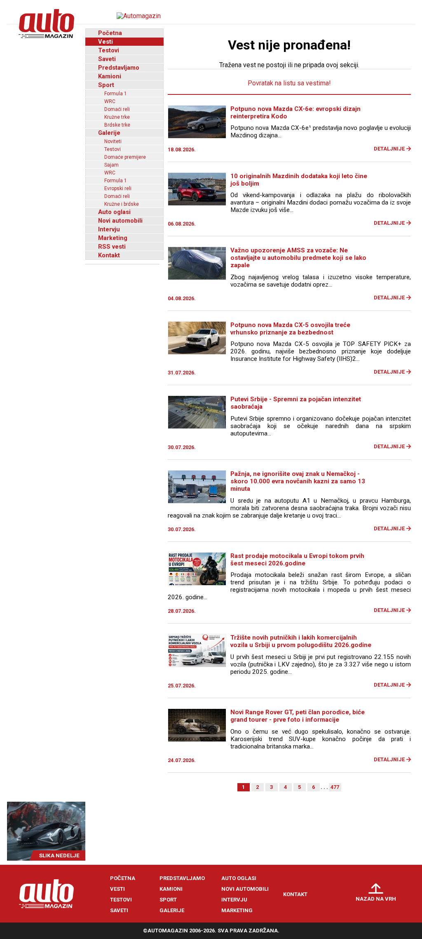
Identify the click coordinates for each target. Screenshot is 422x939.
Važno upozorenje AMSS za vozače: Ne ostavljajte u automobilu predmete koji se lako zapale (298, 258)
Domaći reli (117, 109)
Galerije (109, 132)
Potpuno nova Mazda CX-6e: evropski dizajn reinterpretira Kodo (295, 112)
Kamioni (109, 76)
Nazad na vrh (376, 899)
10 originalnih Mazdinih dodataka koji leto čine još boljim (298, 179)
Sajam (111, 165)
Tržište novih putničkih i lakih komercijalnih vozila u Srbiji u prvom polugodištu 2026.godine (300, 641)
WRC (109, 101)
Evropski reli (117, 188)
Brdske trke (117, 125)
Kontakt (109, 255)
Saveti (107, 59)
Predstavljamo (118, 67)
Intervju (109, 229)
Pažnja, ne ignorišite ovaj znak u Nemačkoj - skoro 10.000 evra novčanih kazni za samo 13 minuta (297, 481)
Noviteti (113, 141)
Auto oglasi (114, 212)
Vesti (105, 41)
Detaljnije (389, 149)
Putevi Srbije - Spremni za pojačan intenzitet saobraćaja (295, 402)
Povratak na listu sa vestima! (289, 83)
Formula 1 (115, 93)
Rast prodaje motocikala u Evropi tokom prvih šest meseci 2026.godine (297, 559)
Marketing (112, 238)
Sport (106, 85)
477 (335, 787)
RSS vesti (112, 246)
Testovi (108, 50)
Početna (110, 33)
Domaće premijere (125, 157)
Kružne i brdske (121, 204)
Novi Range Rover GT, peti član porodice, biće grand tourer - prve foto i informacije (297, 715)
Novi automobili (120, 220)
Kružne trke (117, 117)
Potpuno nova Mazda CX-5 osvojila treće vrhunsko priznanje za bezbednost (290, 328)
